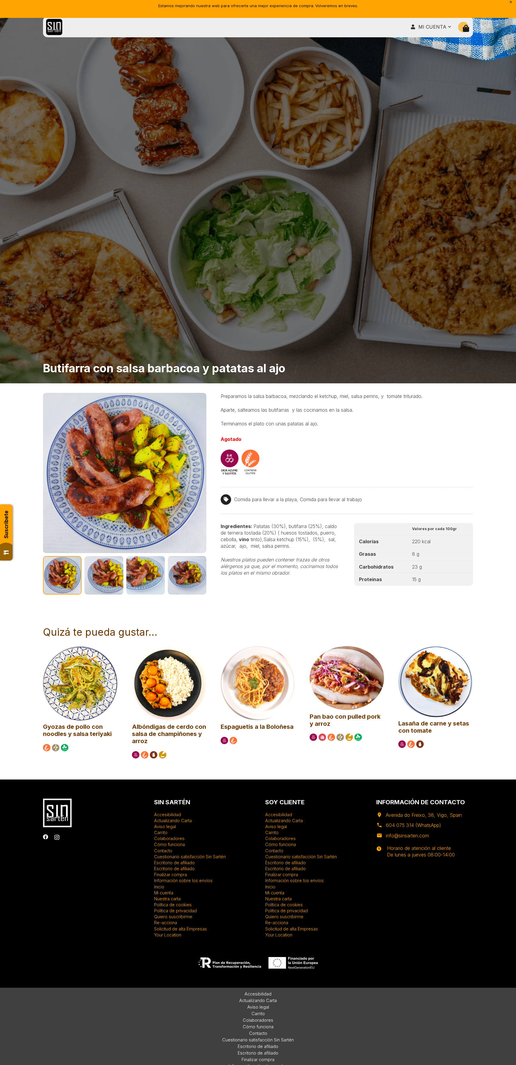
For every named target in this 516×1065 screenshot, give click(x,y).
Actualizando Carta (173, 820)
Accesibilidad (167, 814)
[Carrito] (466, 28)
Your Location (167, 934)
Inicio (159, 886)
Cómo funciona (169, 844)
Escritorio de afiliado (174, 862)
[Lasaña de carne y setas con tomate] (435, 649)
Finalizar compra (170, 874)
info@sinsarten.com (407, 836)
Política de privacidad (175, 910)
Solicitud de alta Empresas (180, 928)
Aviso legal (165, 826)
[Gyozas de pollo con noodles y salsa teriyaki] (80, 649)
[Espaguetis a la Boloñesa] (258, 649)
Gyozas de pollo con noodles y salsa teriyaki (77, 730)
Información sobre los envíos (183, 880)
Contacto (163, 850)
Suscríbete (6, 524)
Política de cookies (173, 904)
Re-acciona (165, 922)
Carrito (161, 832)
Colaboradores (169, 838)
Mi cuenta (163, 892)
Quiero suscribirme (173, 916)
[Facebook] (45, 837)
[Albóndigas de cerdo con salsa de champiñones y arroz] (169, 649)
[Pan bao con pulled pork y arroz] (347, 649)
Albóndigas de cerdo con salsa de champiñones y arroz (169, 734)
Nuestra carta (167, 898)
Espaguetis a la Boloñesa (257, 726)
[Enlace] (54, 27)
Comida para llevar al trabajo (331, 499)
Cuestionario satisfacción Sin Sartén (190, 856)
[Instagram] (56, 837)
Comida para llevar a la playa (265, 499)
